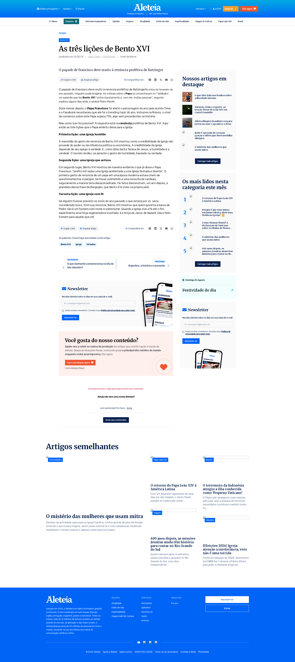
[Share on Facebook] (150, 80)
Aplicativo (146, 607)
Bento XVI (66, 244)
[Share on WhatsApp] (172, 80)
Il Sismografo (108, 56)
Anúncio (145, 620)
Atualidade (145, 21)
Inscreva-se (147, 611)
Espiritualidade (182, 21)
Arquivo (130, 21)
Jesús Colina (94, 56)
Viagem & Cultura (203, 21)
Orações (69, 21)
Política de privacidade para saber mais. (118, 310)
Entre (129, 408)
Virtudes (91, 244)
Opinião (116, 21)
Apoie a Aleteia (110, 651)
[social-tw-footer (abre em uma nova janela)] (150, 642)
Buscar (81, 8)
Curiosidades (55, 459)
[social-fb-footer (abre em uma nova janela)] (144, 642)
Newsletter (146, 603)
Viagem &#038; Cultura (123, 616)
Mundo (209, 459)
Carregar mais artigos (207, 161)
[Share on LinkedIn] (155, 80)
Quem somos (125, 651)
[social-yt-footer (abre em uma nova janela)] (138, 642)
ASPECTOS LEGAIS (143, 651)
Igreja (79, 244)
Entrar (218, 8)
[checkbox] (63, 311)
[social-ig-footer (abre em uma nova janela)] (156, 642)
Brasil (240, 21)
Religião (62, 33)
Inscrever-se (70, 317)
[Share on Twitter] (161, 80)
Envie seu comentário (116, 419)
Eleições (210, 520)
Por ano (174, 603)
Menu (54, 21)
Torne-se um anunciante (166, 651)
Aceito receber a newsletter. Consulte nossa (100, 310)
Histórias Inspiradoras (95, 21)
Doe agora (247, 8)
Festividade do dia (199, 290)
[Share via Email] (166, 80)
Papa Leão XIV (225, 21)
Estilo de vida (162, 21)
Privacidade (203, 651)
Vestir (144, 616)
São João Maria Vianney (158, 13)
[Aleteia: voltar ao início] (147, 7)
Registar (229, 8)
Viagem (157, 512)
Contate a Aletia (188, 651)
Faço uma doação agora (78, 362)
